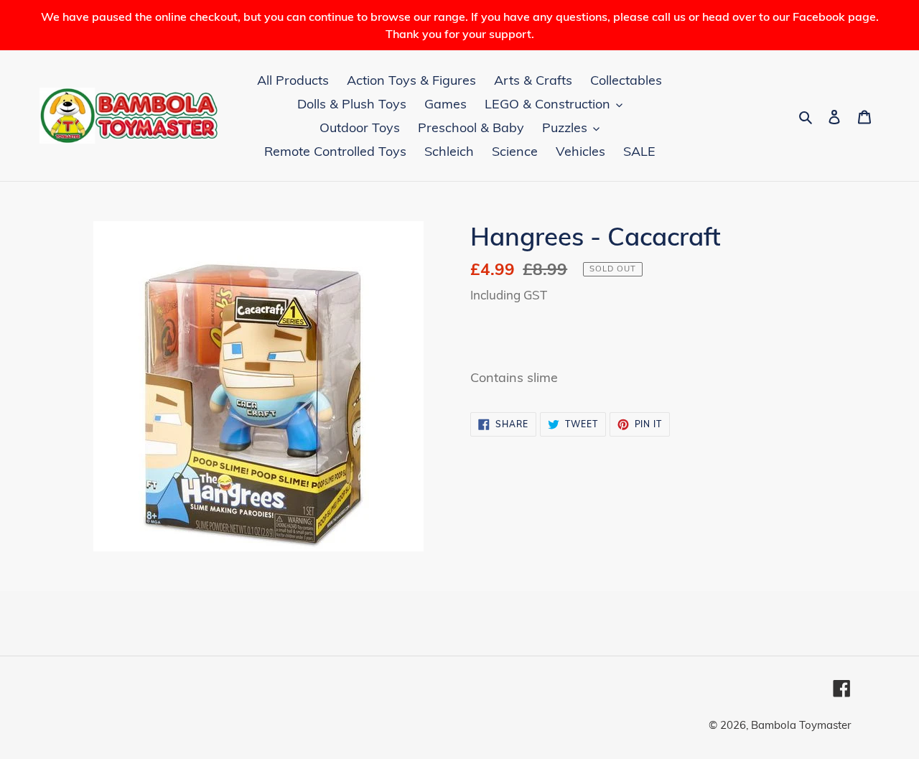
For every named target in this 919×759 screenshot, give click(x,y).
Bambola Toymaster (801, 725)
